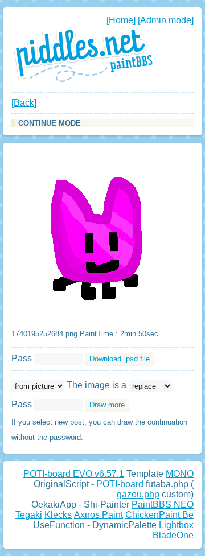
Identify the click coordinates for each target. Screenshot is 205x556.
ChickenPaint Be (159, 515)
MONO (180, 474)
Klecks (58, 515)
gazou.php (138, 494)
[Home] (121, 20)
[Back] (23, 103)
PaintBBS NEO (163, 504)
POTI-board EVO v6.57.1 (73, 474)
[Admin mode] (166, 20)
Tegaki (28, 515)
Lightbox (176, 525)
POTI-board (120, 484)
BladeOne (173, 535)
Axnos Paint (98, 515)
